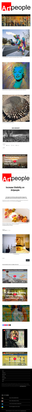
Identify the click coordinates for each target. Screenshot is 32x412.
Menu (28, 15)
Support (3, 379)
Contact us (3, 372)
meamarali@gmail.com (23, 386)
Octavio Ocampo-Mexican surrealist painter (15, 403)
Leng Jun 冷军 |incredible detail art (13, 397)
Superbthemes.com (23, 410)
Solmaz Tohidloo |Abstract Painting (14, 400)
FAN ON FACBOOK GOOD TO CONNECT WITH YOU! (10, 264)
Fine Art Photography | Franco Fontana (14, 406)
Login (3, 381)
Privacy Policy (4, 377)
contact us (19, 201)
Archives (3, 229)
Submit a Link (4, 374)
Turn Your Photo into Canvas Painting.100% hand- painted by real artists (16, 313)
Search (3, 258)
